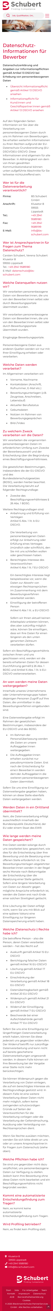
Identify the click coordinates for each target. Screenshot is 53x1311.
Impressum (24, 1293)
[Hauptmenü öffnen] (47, 16)
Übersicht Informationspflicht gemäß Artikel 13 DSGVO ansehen (29, 90)
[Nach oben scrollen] (48, 1306)
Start (8, 1290)
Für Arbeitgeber (30, 1290)
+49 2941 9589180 (19, 267)
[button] (9, 15)
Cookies (26, 1300)
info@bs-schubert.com (21, 1267)
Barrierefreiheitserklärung (30, 1297)
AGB (12, 1297)
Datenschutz (39, 1293)
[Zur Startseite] (24, 5)
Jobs (16, 1290)
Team (44, 1290)
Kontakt (11, 1293)
